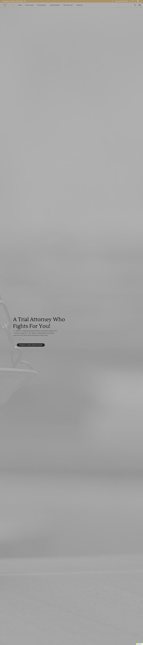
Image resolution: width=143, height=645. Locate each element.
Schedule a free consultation (30, 345)
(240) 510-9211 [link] (124, 1)
